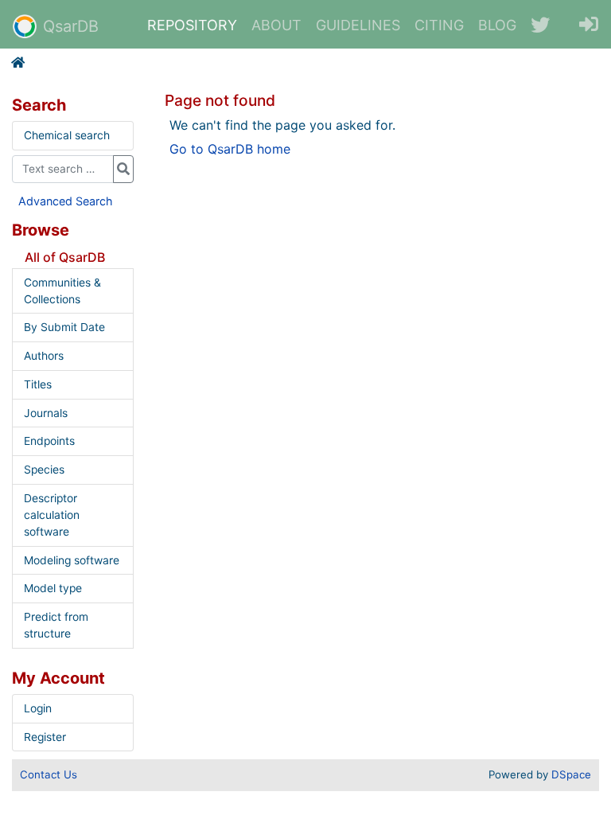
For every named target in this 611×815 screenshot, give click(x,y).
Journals (46, 413)
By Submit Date (64, 327)
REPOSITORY (192, 25)
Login (38, 708)
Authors (44, 355)
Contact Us (48, 774)
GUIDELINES (358, 25)
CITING (439, 25)
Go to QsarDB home (229, 149)
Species (44, 469)
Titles (38, 384)
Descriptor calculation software (52, 515)
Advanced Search (65, 201)
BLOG (497, 25)
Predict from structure (56, 625)
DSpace (571, 774)
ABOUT (276, 25)
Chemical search (67, 135)
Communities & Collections (62, 291)
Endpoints (49, 441)
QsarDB (71, 26)
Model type (53, 588)
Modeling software (71, 560)
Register (45, 737)
